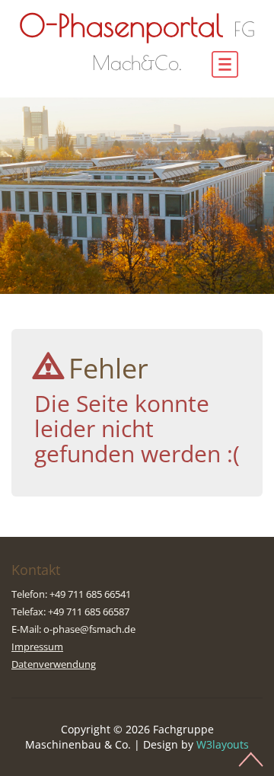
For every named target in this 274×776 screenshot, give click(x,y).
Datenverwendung (53, 664)
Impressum (37, 646)
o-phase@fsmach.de (89, 629)
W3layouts (222, 744)
